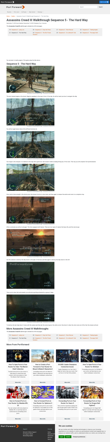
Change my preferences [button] (79, 436)
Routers (20, 2)
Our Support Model (28, 434)
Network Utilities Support (29, 432)
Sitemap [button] (40, 12)
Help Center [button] (32, 12)
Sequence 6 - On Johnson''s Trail (67, 32)
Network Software (53, 434)
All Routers (51, 435)
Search (101, 7)
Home (8, 16)
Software (32, 2)
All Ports (50, 437)
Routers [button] (9, 12)
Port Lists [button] (16, 12)
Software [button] (24, 12)
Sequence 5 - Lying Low (18, 29)
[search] (50, 2)
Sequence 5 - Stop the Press (43, 29)
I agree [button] (61, 436)
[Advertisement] (55, 47)
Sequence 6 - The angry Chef (90, 32)
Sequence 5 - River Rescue (66, 29)
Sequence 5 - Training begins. (90, 29)
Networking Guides (28, 435)
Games (49, 439)
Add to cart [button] (103, 2)
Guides (13, 16)
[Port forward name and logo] (7, 2)
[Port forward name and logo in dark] (16, 7)
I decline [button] (68, 436)
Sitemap (46, 2)
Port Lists (26, 2)
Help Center (40, 2)
